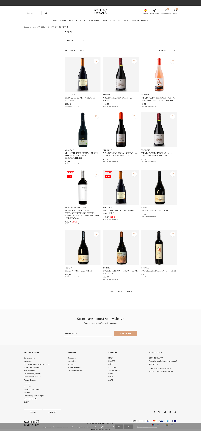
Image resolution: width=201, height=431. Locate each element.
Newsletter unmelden (32, 389)
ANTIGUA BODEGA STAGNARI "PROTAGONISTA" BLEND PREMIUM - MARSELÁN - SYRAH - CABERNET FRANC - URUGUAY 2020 (82, 214)
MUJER (55, 20)
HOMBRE (63, 20)
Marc (70, 40)
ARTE (119, 20)
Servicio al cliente (30, 399)
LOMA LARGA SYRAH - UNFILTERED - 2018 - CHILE (81, 99)
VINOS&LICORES (93, 20)
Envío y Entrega (29, 370)
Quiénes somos (29, 358)
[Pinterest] (170, 412)
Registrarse (72, 358)
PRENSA (27, 383)
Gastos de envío (73, 106)
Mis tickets (71, 364)
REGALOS (135, 20)
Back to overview (30, 27)
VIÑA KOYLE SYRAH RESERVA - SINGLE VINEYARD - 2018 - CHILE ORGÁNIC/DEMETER (81, 155)
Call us (33, 412)
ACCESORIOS (80, 20)
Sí (118, 427)
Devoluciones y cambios (32, 374)
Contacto (27, 386)
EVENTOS (144, 20)
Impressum (28, 361)
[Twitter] (165, 412)
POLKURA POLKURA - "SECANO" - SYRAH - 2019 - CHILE (120, 272)
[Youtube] (175, 412)
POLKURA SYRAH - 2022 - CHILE (78, 271)
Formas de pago (30, 380)
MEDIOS (126, 20)
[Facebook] (154, 412)
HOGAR (112, 20)
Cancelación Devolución (32, 377)
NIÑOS (71, 20)
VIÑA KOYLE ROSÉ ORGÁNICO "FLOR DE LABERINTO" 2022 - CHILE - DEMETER (158, 99)
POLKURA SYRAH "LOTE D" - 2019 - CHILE (158, 271)
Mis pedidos (72, 361)
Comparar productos (75, 370)
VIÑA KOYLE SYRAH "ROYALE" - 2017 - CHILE (118, 99)
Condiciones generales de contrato (37, 364)
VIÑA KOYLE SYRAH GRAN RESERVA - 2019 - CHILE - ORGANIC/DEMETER (120, 154)
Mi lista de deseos (74, 367)
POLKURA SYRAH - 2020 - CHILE (154, 211)
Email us (52, 412)
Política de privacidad (32, 367)
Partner (27, 392)
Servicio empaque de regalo (34, 396)
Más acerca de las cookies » (147, 427)
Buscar (46, 13)
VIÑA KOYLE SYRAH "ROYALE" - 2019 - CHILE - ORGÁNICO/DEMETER (157, 154)
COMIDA (104, 20)
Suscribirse (125, 333)
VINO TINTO (56, 27)
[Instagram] (159, 412)
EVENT (26, 402)
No (129, 427)
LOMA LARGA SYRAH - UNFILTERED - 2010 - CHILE (119, 212)
